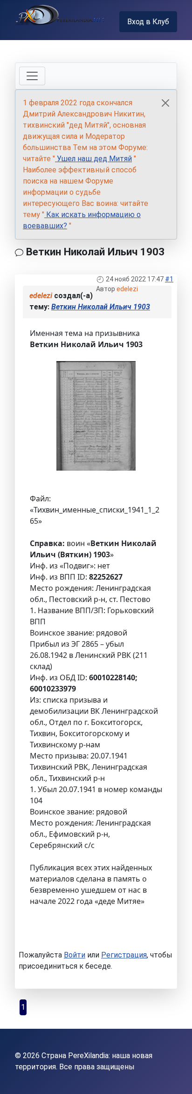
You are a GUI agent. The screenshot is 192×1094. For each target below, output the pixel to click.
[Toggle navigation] (32, 76)
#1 (169, 279)
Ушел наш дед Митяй (93, 158)
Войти (74, 954)
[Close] (165, 103)
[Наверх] (176, 1077)
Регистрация (124, 954)
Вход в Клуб (148, 21)
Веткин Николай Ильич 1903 (100, 306)
